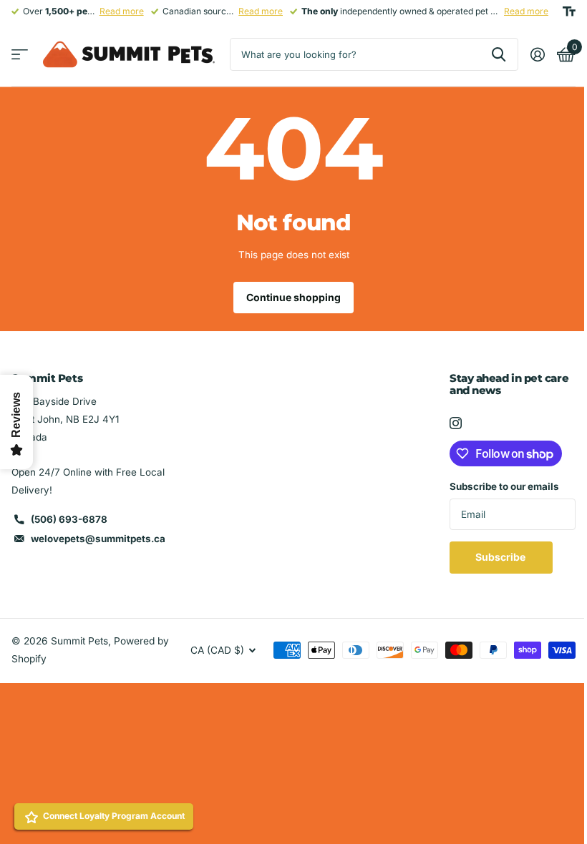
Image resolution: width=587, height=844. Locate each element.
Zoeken (498, 54)
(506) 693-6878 (69, 519)
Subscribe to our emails (504, 486)
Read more (122, 11)
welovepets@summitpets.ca (98, 538)
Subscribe (501, 557)
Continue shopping (293, 297)
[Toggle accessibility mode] (569, 11)
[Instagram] (456, 423)
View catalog (19, 55)
